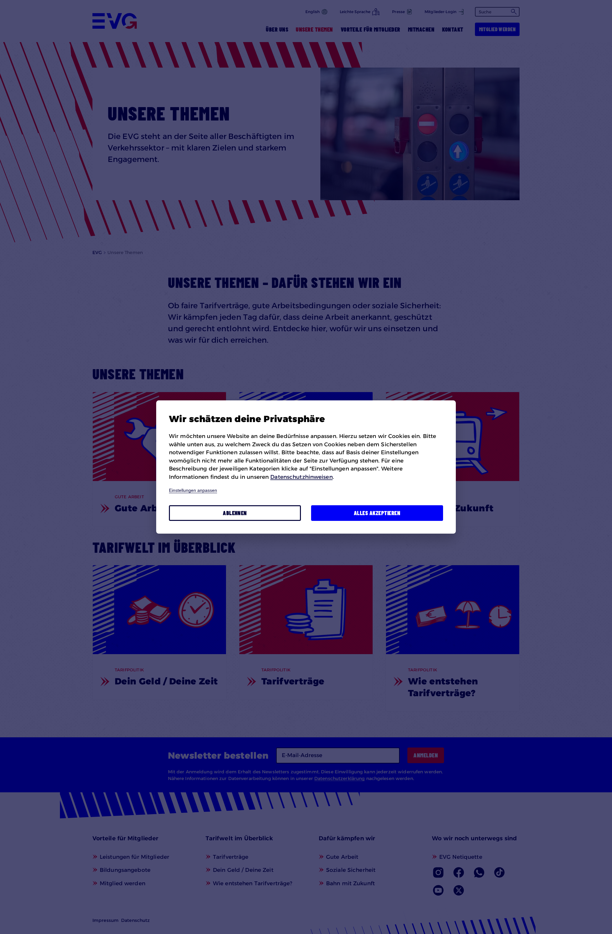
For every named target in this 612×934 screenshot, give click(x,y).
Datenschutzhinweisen (301, 477)
